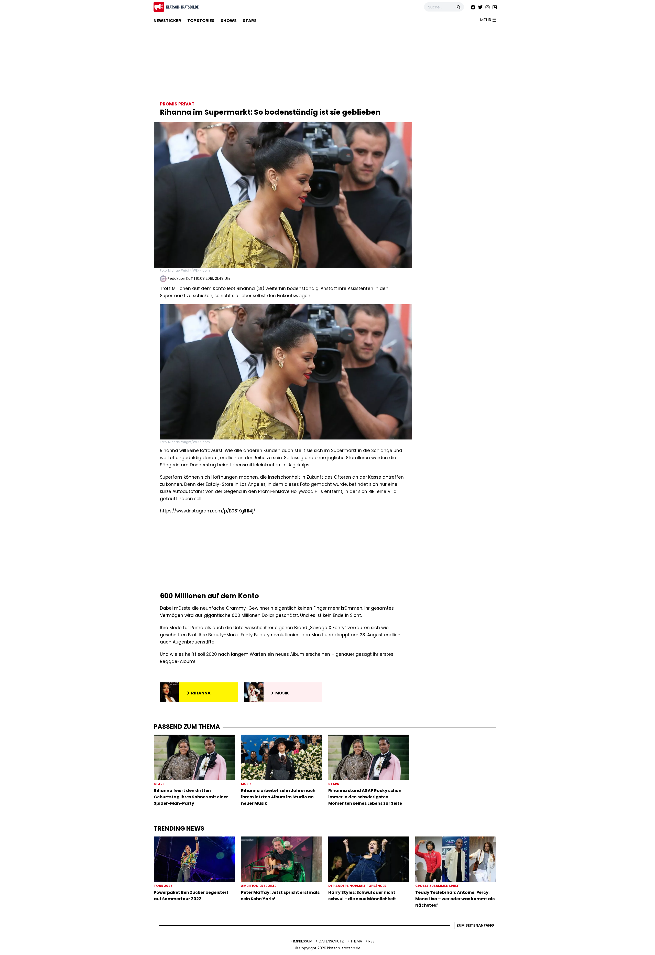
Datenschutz (331, 941)
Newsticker (167, 21)
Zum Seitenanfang (475, 925)
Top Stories (200, 21)
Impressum (302, 941)
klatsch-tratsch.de (344, 948)
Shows (229, 21)
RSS (371, 941)
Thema (356, 941)
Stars (250, 21)
